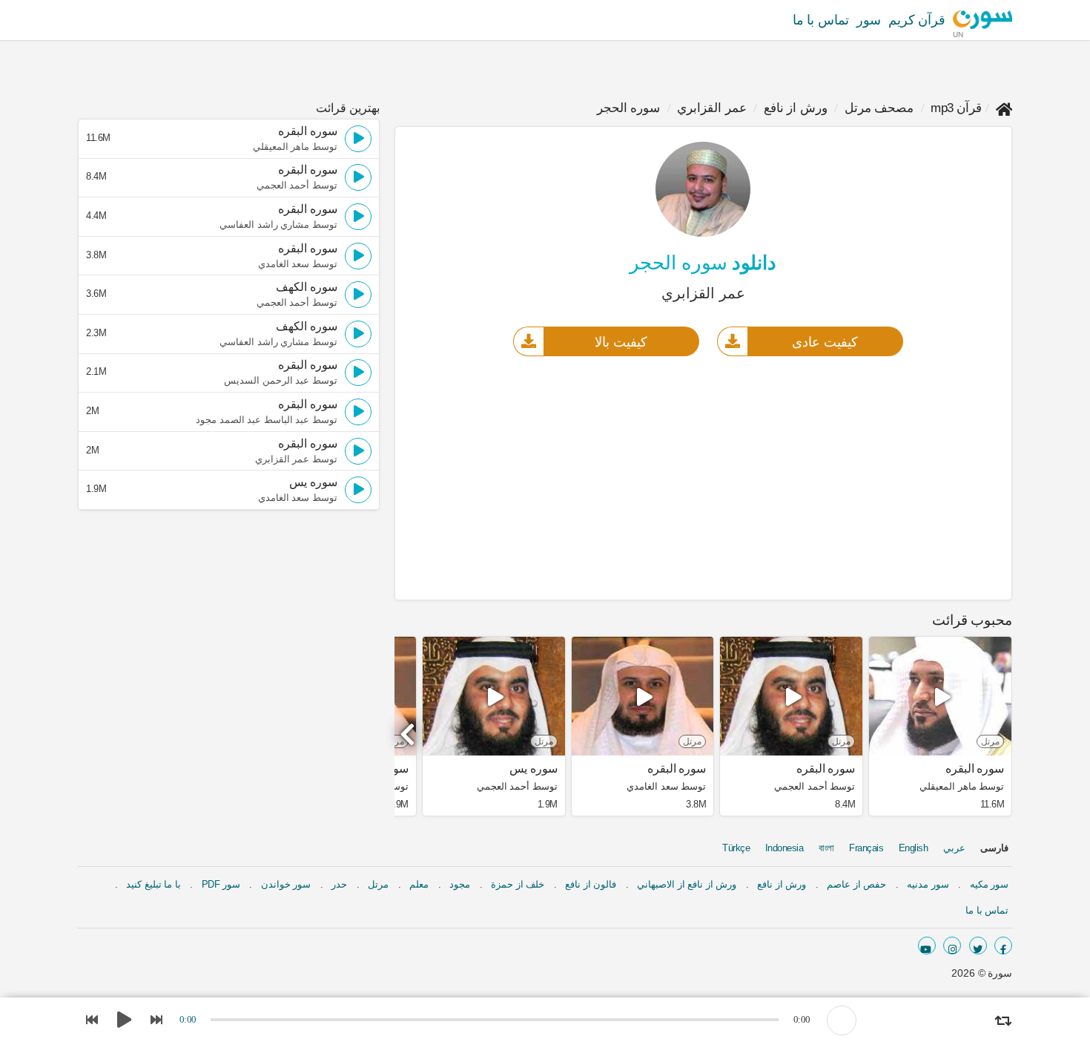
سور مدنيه (928, 884)
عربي (954, 847)
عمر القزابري (712, 108)
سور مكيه (989, 884)
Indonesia (784, 847)
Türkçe (736, 847)
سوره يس (533, 769)
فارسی (994, 847)
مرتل (378, 884)
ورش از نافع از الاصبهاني (686, 884)
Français (866, 847)
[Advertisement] (703, 477)
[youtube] (927, 945)
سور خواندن (286, 884)
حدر (339, 884)
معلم (419, 884)
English (913, 847)
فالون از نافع (590, 884)
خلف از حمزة (517, 884)
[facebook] (1003, 945)
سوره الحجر (629, 108)
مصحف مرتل (879, 108)
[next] (409, 728)
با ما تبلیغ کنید (153, 884)
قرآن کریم (917, 20)
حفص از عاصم (856, 884)
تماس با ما (821, 20)
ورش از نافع (796, 108)
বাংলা (826, 847)
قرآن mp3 (956, 108)
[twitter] (978, 945)
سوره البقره (974, 769)
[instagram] (952, 945)
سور (868, 20)
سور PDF (221, 884)
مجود (459, 884)
